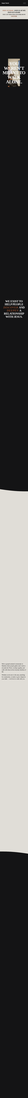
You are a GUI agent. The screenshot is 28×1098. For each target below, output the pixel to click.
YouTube (14, 16)
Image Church (5, 3)
